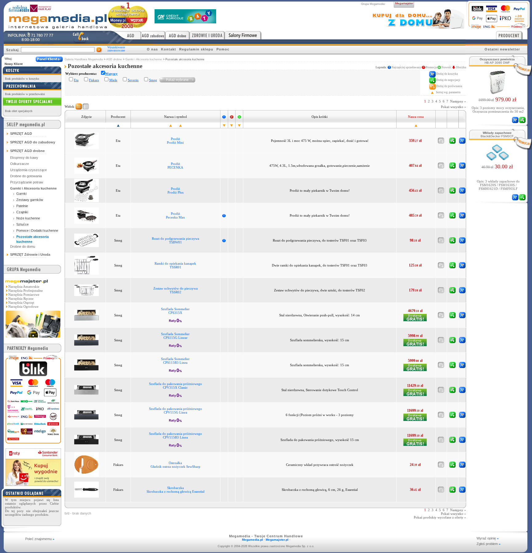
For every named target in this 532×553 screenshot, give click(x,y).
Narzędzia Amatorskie (23, 286)
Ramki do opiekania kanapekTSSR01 (175, 265)
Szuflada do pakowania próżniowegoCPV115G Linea (175, 410)
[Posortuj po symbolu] (180, 125)
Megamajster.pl (277, 539)
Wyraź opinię (488, 538)
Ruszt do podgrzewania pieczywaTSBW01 (175, 240)
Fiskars (94, 80)
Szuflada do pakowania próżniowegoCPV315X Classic (175, 385)
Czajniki (22, 212)
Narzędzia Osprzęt (21, 302)
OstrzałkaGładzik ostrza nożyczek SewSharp (175, 464)
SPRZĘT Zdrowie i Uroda (30, 254)
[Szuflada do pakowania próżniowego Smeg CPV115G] (86, 414)
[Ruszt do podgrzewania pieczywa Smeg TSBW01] (86, 240)
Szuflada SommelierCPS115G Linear (175, 335)
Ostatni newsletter (502, 49)
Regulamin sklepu (196, 49)
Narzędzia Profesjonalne (25, 290)
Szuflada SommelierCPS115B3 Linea (175, 360)
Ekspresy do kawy (24, 157)
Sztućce (22, 224)
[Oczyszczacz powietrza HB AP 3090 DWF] (497, 93)
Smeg (153, 80)
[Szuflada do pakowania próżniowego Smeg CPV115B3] (86, 439)
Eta (76, 80)
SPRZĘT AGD (21, 133)
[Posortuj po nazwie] (170, 125)
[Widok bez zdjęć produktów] (78, 106)
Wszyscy (111, 73)
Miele (113, 80)
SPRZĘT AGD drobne (27, 151)
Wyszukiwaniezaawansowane (116, 49)
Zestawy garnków (29, 200)
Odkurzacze (19, 164)
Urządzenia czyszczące (28, 170)
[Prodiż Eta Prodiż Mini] (86, 140)
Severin (133, 80)
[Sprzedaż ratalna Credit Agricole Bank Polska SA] (185, 21)
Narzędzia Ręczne (21, 298)
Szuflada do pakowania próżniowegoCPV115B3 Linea (175, 435)
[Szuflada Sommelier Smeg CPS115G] (86, 340)
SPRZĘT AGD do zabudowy (32, 142)
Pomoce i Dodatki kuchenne (37, 230)
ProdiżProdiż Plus (175, 190)
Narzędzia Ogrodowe (23, 306)
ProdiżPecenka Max (175, 215)
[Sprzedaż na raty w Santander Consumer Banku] (33, 484)
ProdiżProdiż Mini (175, 140)
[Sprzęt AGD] (126, 35)
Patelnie (22, 206)
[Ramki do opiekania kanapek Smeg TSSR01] (86, 265)
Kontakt (168, 49)
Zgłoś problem (489, 544)
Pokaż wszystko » (453, 107)
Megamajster (404, 3)
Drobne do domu (22, 246)
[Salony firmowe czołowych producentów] (243, 35)
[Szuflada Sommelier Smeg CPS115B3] (86, 365)
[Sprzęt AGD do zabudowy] (153, 35)
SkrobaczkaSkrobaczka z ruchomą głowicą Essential (175, 489)
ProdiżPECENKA (175, 165)
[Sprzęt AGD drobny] (177, 35)
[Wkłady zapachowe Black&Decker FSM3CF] (497, 160)
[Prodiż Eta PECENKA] (86, 165)
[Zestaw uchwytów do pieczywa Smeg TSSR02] (86, 290)
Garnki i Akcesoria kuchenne (143, 59)
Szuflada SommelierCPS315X (175, 311)
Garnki (21, 193)
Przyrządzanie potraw (26, 182)
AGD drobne (114, 59)
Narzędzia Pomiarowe (23, 294)
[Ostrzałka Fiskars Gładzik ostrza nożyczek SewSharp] (86, 464)
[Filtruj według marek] (177, 79)
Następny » (458, 101)
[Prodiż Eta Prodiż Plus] (86, 190)
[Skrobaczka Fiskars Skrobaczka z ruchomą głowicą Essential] (86, 489)
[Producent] (511, 35)
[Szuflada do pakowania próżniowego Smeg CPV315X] (86, 389)
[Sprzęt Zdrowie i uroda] (207, 35)
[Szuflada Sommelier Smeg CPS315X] (86, 315)
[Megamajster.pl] (33, 338)
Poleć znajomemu (39, 539)
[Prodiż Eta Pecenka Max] (86, 215)
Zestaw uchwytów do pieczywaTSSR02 (175, 290)
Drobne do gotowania (26, 176)
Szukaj (12, 50)
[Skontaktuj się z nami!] (80, 37)
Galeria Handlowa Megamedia (84, 59)
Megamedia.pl (252, 539)
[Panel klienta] (49, 59)
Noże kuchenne (28, 218)
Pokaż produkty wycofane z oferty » (440, 517)
